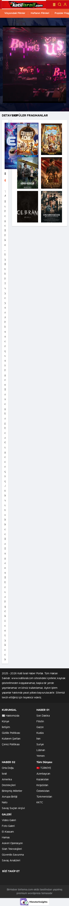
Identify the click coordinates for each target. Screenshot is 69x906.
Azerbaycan (43, 774)
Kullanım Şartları (11, 738)
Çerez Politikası (11, 744)
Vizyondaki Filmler (14, 13)
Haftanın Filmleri (40, 13)
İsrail (4, 774)
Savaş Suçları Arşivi (13, 808)
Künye (5, 721)
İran (38, 738)
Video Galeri (9, 820)
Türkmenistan (44, 797)
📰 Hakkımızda (10, 715)
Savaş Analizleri (11, 860)
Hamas (6, 837)
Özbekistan (42, 791)
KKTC (39, 802)
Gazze (40, 727)
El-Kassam (8, 832)
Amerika (7, 779)
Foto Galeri (8, 826)
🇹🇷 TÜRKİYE (43, 768)
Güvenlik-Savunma (13, 855)
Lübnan (40, 750)
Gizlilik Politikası (11, 733)
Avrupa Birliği (9, 797)
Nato (4, 802)
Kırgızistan (42, 785)
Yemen (40, 756)
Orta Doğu (8, 768)
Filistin (40, 721)
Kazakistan (42, 779)
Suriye (40, 744)
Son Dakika (43, 715)
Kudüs (40, 733)
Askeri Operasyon (12, 843)
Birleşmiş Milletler (12, 791)
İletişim (6, 727)
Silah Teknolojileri (12, 849)
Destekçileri (9, 785)
